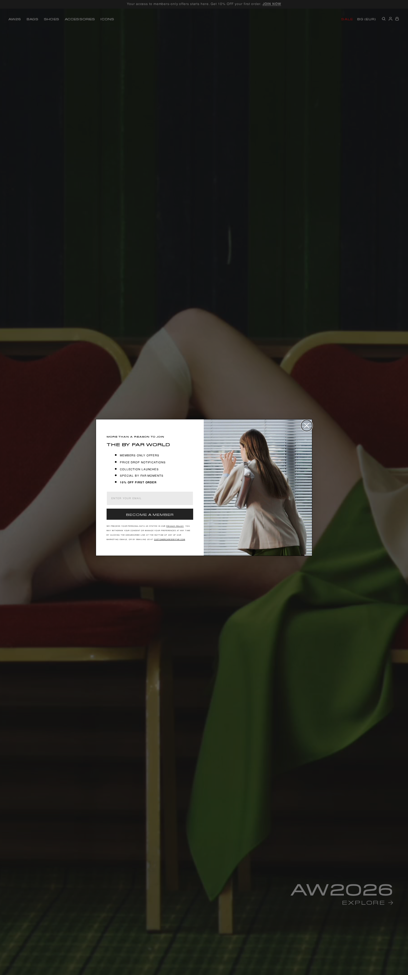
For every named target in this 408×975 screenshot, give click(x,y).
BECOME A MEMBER (150, 514)
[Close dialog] (306, 425)
